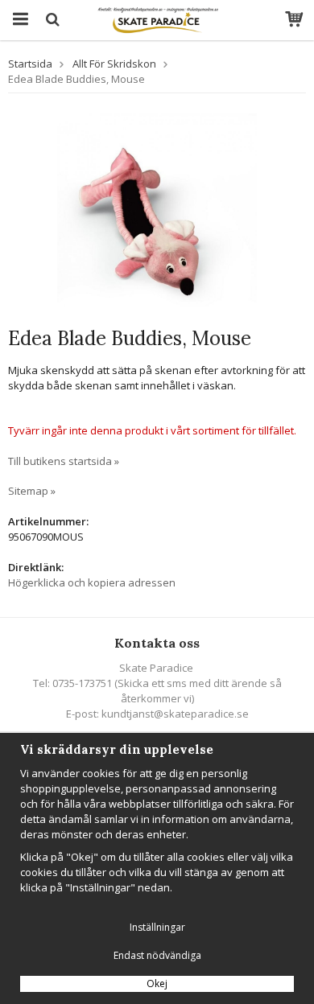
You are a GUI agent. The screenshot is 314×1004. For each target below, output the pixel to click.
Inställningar (157, 927)
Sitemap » (32, 490)
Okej (157, 983)
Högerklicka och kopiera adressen (92, 582)
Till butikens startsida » (63, 461)
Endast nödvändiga (157, 955)
